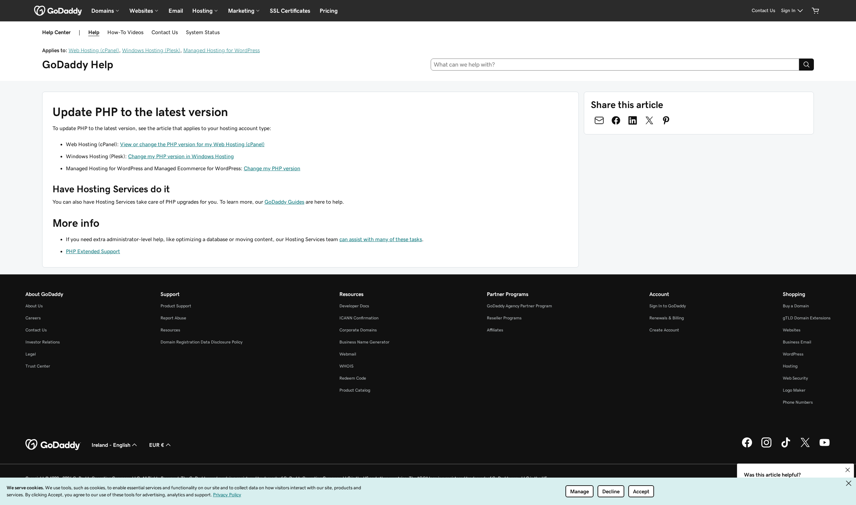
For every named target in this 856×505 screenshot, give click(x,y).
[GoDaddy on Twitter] (805, 446)
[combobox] (615, 65)
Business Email (797, 342)
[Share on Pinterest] (666, 120)
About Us (34, 306)
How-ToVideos (125, 32)
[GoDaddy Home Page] (53, 444)
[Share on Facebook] (616, 120)
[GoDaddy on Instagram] (766, 446)
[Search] (806, 65)
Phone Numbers (798, 402)
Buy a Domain (796, 306)
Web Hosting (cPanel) (94, 50)
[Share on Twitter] (649, 120)
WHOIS (346, 366)
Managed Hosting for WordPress (221, 50)
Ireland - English (111, 444)
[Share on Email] (599, 120)
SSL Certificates (290, 11)
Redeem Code (352, 378)
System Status (203, 32)
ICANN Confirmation (359, 318)
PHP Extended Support (93, 251)
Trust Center (37, 366)
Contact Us (164, 32)
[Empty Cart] (815, 10)
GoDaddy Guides (284, 201)
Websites (791, 330)
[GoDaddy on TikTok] (786, 446)
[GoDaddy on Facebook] (747, 446)
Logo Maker (794, 390)
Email (176, 11)
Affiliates (495, 330)
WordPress (793, 354)
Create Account (664, 330)
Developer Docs (354, 306)
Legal (30, 354)
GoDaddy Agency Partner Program (519, 306)
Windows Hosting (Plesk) (151, 50)
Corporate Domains (358, 330)
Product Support (175, 306)
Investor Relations (42, 342)
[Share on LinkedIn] (632, 120)
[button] (848, 470)
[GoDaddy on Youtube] (825, 446)
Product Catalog (354, 390)
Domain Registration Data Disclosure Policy (201, 342)
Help (93, 32)
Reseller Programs (504, 318)
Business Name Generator (364, 342)
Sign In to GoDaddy (667, 306)
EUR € (156, 444)
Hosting (790, 366)
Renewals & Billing (666, 318)
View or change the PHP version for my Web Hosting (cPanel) (192, 144)
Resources (170, 330)
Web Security (795, 378)
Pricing (329, 11)
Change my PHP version (272, 168)
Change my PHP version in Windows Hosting (181, 156)
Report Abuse (173, 318)
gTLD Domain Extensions (807, 318)
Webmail (347, 354)
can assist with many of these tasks (380, 239)
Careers (33, 318)
